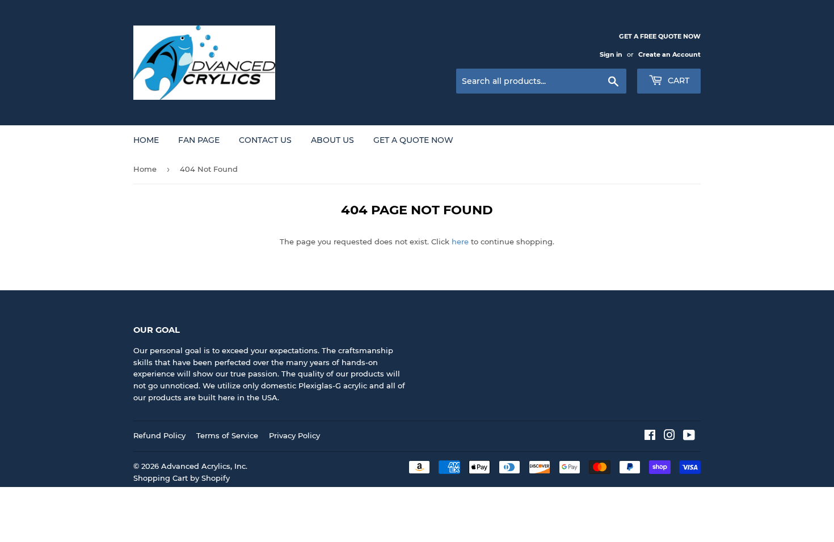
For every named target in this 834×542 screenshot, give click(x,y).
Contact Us (265, 140)
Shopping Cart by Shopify (181, 477)
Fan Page (199, 140)
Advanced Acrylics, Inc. (204, 466)
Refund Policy (159, 435)
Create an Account (669, 54)
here (460, 241)
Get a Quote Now (413, 140)
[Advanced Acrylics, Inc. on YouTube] (689, 436)
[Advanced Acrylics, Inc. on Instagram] (669, 436)
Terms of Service (227, 435)
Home (146, 140)
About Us (332, 140)
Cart (677, 80)
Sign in (611, 54)
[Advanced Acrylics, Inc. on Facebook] (650, 436)
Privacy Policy (294, 435)
